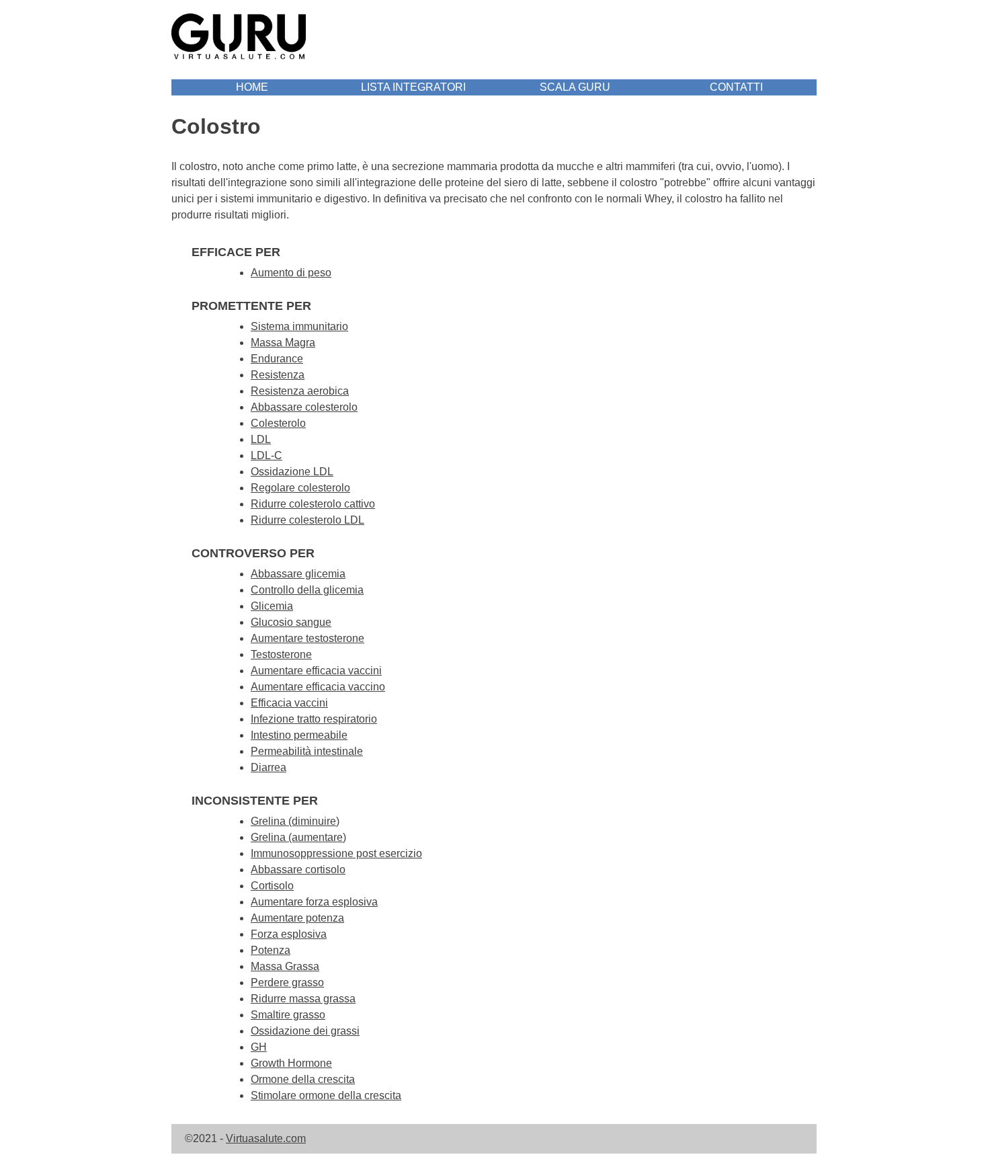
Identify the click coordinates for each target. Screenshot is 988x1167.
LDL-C (266, 455)
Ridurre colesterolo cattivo (313, 504)
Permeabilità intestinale (307, 751)
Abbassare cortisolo (298, 869)
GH (259, 1047)
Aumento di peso (291, 272)
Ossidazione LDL (292, 471)
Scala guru (575, 87)
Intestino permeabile (299, 735)
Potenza (270, 950)
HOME (252, 87)
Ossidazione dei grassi (305, 1031)
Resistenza (277, 374)
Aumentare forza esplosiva (314, 902)
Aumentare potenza (297, 918)
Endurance (277, 358)
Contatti (736, 87)
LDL (261, 439)
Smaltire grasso (288, 1014)
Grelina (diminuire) (295, 821)
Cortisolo (272, 885)
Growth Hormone (291, 1063)
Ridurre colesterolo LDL (307, 520)
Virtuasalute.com (266, 1138)
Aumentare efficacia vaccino (318, 686)
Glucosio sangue (291, 622)
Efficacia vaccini (289, 703)
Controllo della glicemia (307, 590)
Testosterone (281, 654)
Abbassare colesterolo (304, 407)
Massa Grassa (285, 966)
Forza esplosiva (289, 934)
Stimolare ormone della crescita (326, 1095)
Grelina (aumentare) (298, 837)
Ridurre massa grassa (303, 998)
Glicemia (272, 606)
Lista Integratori (413, 87)
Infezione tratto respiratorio (314, 719)
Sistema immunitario (299, 326)
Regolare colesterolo (300, 487)
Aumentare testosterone (307, 638)
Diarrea (268, 767)
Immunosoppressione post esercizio (336, 853)
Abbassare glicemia (298, 573)
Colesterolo (278, 423)
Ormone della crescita (303, 1079)
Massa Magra (283, 342)
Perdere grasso (287, 982)
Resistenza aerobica (300, 391)
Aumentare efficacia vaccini (316, 670)
